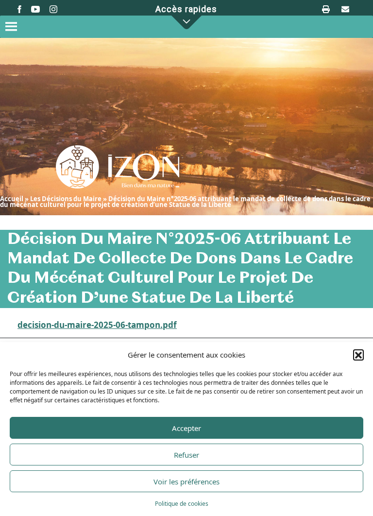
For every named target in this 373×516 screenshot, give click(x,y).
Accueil (11, 198)
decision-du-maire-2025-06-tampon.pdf (97, 325)
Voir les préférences (186, 481)
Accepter (186, 428)
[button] (358, 355)
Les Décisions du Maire (66, 198)
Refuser (186, 455)
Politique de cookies (181, 503)
